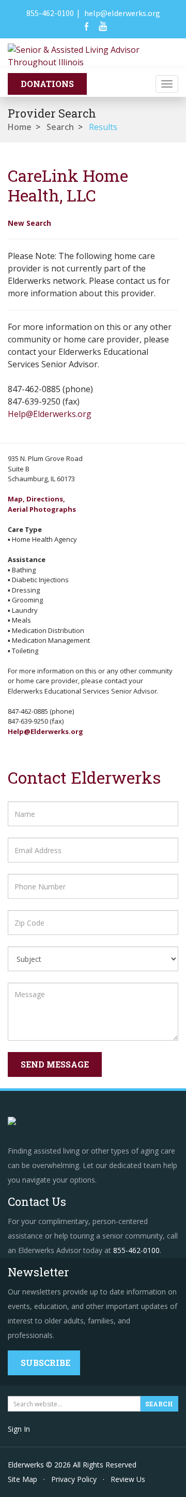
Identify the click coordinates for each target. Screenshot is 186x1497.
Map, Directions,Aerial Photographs (42, 504)
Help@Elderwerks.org (49, 414)
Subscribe (45, 1362)
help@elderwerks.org (122, 13)
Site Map (22, 1479)
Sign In (19, 1429)
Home (20, 127)
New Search (29, 223)
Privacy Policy (74, 1479)
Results (103, 127)
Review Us (128, 1479)
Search (60, 127)
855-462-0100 (50, 13)
